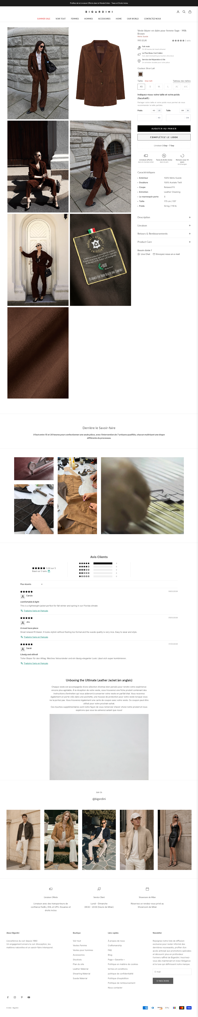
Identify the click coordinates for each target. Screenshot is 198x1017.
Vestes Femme (80, 945)
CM (182, 110)
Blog (110, 955)
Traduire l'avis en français (36, 610)
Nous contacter (115, 987)
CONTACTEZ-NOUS (152, 19)
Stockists (77, 959)
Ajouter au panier (164, 128)
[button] (178, 40)
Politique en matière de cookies (123, 964)
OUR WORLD (133, 19)
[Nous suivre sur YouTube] (28, 997)
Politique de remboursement (121, 983)
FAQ (110, 950)
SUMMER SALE (43, 19)
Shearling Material (81, 973)
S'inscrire (163, 981)
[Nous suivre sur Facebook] (7, 997)
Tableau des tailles (182, 81)
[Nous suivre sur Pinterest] (21, 997)
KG (154, 110)
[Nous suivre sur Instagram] (14, 997)
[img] (26, 591)
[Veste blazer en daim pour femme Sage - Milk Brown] (140, 74)
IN (188, 110)
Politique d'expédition (118, 978)
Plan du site (78, 964)
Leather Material (80, 969)
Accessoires (79, 955)
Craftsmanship (115, 945)
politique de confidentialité (120, 973)
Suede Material (80, 978)
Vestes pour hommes (83, 950)
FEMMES (75, 19)
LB (159, 110)
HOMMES (88, 19)
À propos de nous (116, 941)
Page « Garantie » (116, 959)
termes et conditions (118, 969)
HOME (119, 19)
